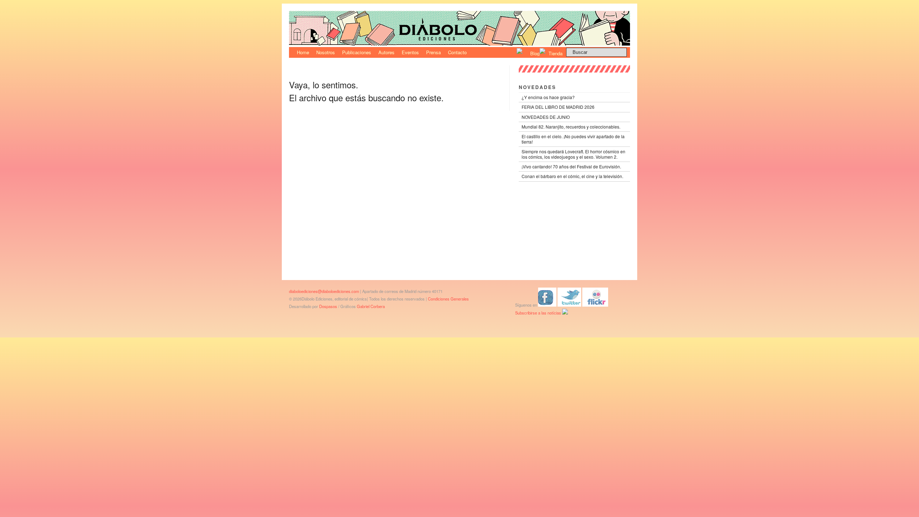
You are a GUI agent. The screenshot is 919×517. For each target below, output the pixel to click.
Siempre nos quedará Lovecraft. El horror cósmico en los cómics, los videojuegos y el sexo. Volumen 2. (573, 153)
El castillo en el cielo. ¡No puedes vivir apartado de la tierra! (573, 138)
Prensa (433, 52)
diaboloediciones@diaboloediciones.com (324, 291)
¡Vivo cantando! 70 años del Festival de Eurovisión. (571, 166)
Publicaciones (356, 52)
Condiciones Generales (448, 299)
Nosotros (325, 52)
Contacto (457, 52)
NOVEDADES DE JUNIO (546, 117)
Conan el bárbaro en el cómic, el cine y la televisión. (572, 176)
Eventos (410, 52)
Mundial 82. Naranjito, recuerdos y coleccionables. (571, 127)
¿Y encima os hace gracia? (548, 97)
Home (303, 52)
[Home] (459, 44)
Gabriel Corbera (371, 306)
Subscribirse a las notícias (538, 313)
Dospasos (328, 306)
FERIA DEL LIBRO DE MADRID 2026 (558, 107)
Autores (386, 52)
